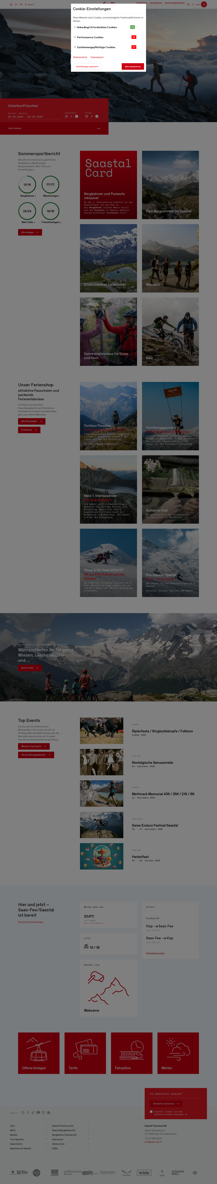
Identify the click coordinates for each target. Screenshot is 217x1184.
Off (134, 37)
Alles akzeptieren (133, 66)
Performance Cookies (90, 37)
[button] (133, 27)
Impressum (97, 57)
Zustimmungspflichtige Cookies (96, 47)
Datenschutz (80, 57)
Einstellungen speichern (87, 66)
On (132, 27)
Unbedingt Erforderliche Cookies (97, 27)
